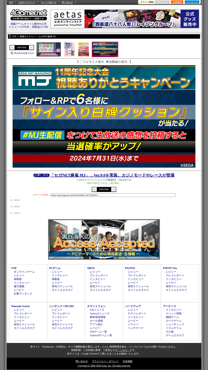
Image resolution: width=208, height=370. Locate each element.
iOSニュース (97, 309)
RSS (11, 2)
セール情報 (96, 320)
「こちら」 (123, 350)
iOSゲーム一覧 (98, 331)
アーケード (169, 306)
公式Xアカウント (27, 2)
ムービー (19, 289)
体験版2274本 (40, 26)
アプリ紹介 (96, 324)
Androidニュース (99, 313)
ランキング (192, 2)
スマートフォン (96, 306)
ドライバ (133, 324)
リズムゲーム (174, 328)
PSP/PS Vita (170, 268)
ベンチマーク (136, 328)
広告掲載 (127, 361)
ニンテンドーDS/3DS (61, 306)
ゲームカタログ (175, 335)
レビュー (19, 275)
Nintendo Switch (20, 306)
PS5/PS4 (130, 268)
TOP (14, 268)
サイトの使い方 (48, 2)
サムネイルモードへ (24, 52)
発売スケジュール (62, 286)
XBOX (91, 268)
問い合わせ (67, 2)
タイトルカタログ (62, 289)
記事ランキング (23, 293)
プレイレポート (99, 275)
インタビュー (22, 282)
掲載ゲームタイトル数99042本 (29, 23)
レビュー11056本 (19, 26)
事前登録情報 (98, 317)
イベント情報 (174, 313)
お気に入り (162, 2)
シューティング (175, 324)
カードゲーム (174, 320)
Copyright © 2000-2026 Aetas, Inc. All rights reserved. (104, 365)
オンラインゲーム (24, 271)
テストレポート (137, 313)
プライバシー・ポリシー (105, 361)
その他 (170, 331)
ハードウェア (133, 306)
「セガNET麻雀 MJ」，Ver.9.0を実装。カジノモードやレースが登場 (112, 175)
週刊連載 (19, 286)
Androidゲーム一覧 (101, 335)
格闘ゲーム (172, 317)
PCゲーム (55, 268)
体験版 (18, 279)
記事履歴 (177, 2)
